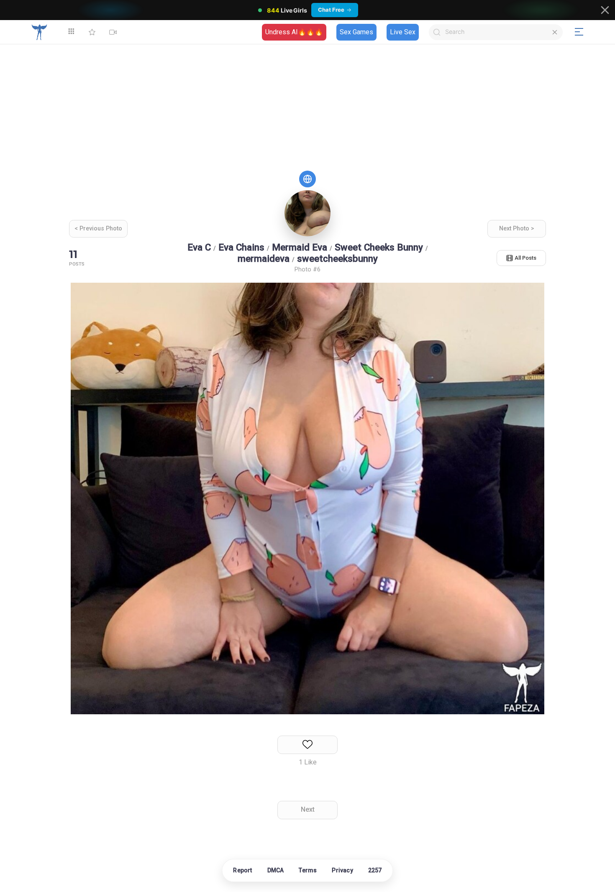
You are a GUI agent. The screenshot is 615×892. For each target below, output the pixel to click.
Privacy (342, 870)
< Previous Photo (98, 228)
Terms (308, 870)
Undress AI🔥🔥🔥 (294, 32)
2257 (375, 870)
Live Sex (402, 32)
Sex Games (356, 32)
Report (242, 870)
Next (308, 809)
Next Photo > (516, 228)
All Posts (525, 258)
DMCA (275, 870)
